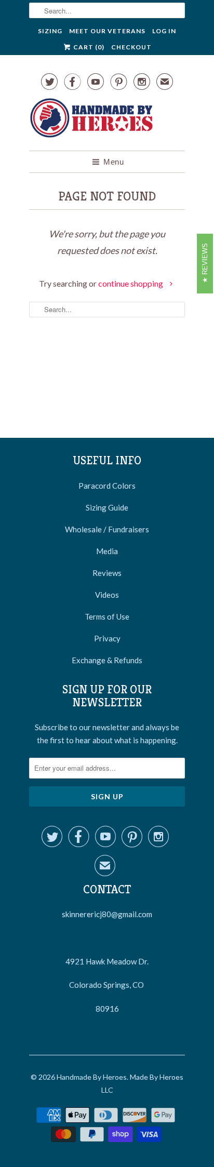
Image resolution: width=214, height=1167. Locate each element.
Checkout (131, 47)
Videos (107, 594)
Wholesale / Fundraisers (107, 529)
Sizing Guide (107, 507)
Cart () (88, 47)
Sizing (50, 31)
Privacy (107, 638)
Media (107, 551)
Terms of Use (107, 616)
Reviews (107, 573)
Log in (164, 31)
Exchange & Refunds (107, 660)
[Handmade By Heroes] (91, 120)
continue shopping (131, 283)
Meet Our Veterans (107, 31)
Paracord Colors (107, 485)
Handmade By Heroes (92, 1076)
